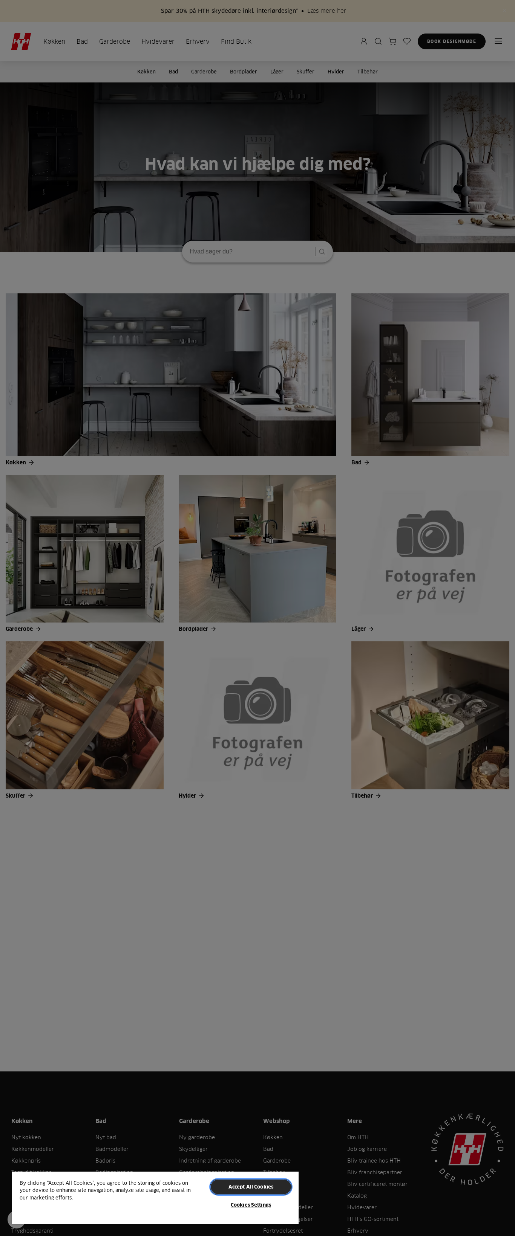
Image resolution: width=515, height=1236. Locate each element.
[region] (155, 1197)
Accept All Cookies (250, 1187)
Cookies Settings (251, 1205)
